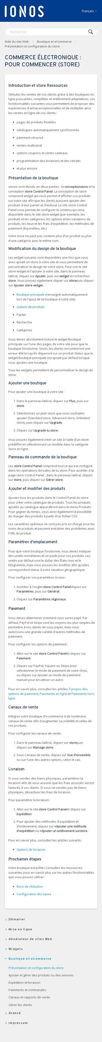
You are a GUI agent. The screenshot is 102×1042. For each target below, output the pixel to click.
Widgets (16, 949)
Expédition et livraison (24, 983)
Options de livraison (31, 849)
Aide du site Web (17, 41)
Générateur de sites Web (30, 939)
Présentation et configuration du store (32, 46)
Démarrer (17, 920)
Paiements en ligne (53, 694)
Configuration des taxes (34, 894)
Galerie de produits (31, 307)
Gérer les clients (20, 1005)
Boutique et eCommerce (54, 41)
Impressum (18, 1023)
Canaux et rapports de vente (29, 997)
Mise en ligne (20, 930)
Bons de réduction (30, 886)
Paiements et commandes (27, 990)
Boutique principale (31, 294)
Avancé (15, 1013)
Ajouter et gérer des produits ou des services (41, 975)
